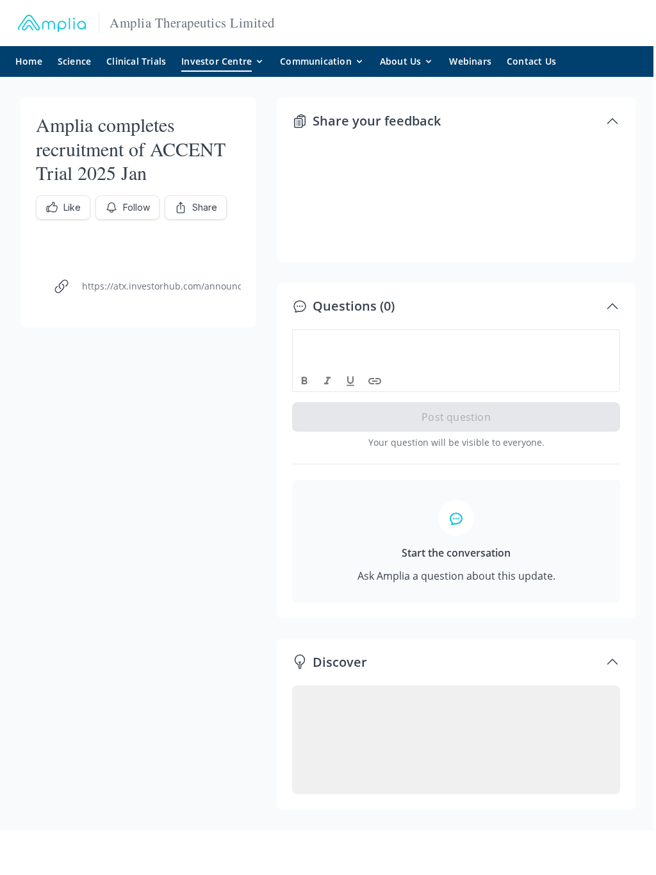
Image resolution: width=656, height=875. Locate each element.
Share (204, 207)
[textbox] (456, 341)
